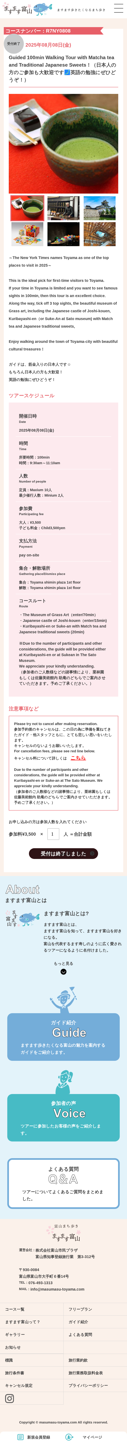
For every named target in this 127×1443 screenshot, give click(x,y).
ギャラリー (15, 1334)
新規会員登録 (38, 1437)
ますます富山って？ (22, 1322)
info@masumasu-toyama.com (51, 1289)
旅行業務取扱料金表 (86, 1373)
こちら (78, 757)
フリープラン (80, 1309)
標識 (9, 1360)
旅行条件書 (14, 1373)
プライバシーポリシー (88, 1385)
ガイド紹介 (78, 1322)
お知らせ (13, 1347)
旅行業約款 (78, 1360)
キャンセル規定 (19, 1385)
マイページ (92, 1437)
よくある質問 (80, 1334)
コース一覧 (14, 1309)
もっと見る (63, 963)
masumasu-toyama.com (58, 1422)
